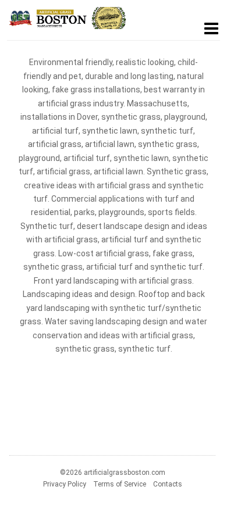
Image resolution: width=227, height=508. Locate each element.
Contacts (167, 484)
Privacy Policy (64, 484)
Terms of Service (119, 484)
